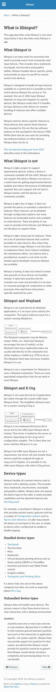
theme (33, 684)
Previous (13, 667)
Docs (6, 15)
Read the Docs (11, 687)
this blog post (11, 502)
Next (45, 667)
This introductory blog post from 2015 (24, 149)
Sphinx (18, 684)
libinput (30, 4)
